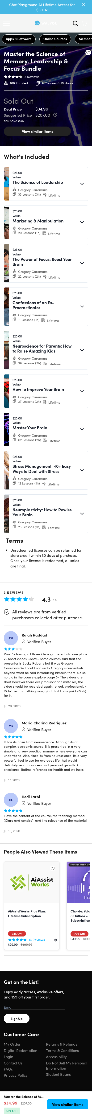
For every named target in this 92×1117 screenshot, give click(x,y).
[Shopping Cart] (84, 23)
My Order (12, 1044)
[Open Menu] (7, 23)
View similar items (37, 131)
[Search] (75, 23)
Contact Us (13, 1062)
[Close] (83, 4)
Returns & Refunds (61, 1044)
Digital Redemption (20, 1050)
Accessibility (56, 1056)
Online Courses (55, 38)
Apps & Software (19, 38)
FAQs (8, 1069)
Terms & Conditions (62, 1050)
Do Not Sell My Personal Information (66, 1065)
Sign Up (17, 1018)
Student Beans (58, 1074)
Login (8, 1056)
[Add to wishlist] (88, 52)
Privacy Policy (16, 1075)
